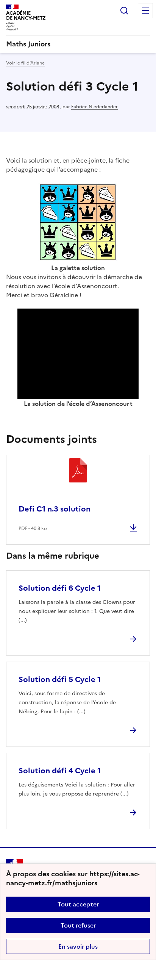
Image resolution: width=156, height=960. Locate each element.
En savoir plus (78, 946)
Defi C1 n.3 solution (54, 509)
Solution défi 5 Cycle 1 (60, 679)
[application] (78, 354)
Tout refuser (78, 925)
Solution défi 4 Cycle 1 (60, 770)
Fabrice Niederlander (94, 106)
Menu (145, 10)
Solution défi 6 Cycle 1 (60, 588)
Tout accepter (78, 904)
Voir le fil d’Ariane (25, 63)
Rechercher (124, 10)
